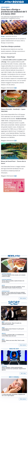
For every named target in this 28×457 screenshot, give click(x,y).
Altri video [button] (23, 373)
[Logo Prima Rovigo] (14, 2)
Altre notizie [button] (23, 298)
